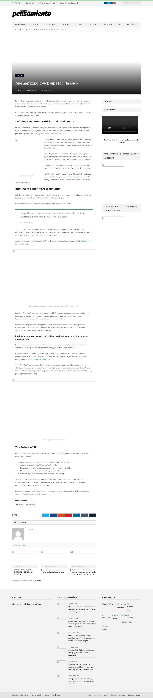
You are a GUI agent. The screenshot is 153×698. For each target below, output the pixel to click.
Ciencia (35, 24)
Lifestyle (105, 695)
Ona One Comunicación (33, 695)
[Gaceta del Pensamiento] (33, 14)
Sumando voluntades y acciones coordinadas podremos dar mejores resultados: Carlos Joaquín (82, 638)
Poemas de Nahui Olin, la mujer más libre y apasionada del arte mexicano (81, 652)
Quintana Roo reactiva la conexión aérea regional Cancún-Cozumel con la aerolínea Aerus (53, 3)
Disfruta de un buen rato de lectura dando (121, 140)
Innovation (122, 695)
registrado (37, 581)
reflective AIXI (85, 241)
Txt (119, 24)
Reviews (97, 695)
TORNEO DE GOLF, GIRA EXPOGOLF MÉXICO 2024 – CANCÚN (24, 572)
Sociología (107, 24)
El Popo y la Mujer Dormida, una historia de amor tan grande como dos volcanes (81, 681)
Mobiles (113, 695)
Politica (92, 24)
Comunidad (49, 24)
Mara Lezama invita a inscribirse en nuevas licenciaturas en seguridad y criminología (81, 609)
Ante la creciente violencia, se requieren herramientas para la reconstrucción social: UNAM (84, 572)
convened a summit (67, 177)
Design (138, 695)
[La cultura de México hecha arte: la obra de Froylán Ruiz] (54, 559)
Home (90, 695)
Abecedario (20, 24)
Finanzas (65, 24)
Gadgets (131, 695)
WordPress (56, 695)
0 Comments (46, 90)
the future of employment (41, 359)
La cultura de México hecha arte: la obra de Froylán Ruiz (53, 571)
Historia (78, 24)
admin (20, 90)
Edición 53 (132, 24)
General (20, 76)
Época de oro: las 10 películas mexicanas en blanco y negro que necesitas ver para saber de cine (80, 667)
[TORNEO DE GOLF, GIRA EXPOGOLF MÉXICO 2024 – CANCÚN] (25, 559)
